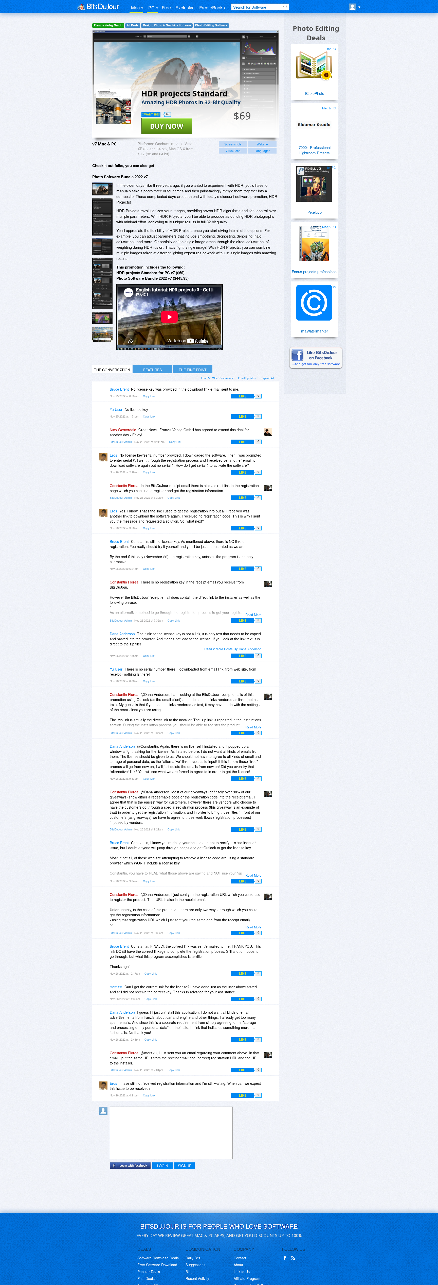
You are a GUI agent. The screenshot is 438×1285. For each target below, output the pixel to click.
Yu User (116, 409)
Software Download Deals (158, 1257)
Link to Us (242, 1271)
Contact (240, 1257)
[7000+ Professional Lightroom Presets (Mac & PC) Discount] (314, 122)
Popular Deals (148, 1271)
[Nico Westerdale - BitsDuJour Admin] (269, 433)
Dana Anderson (122, 633)
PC (151, 7)
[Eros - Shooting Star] (104, 459)
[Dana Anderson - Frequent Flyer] (104, 637)
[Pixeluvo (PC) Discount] (314, 182)
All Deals (132, 25)
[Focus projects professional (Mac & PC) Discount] (314, 241)
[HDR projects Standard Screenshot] (102, 188)
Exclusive (185, 7)
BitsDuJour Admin (121, 442)
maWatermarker (314, 330)
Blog (189, 1271)
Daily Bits (193, 1257)
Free (166, 7)
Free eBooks (212, 7)
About (238, 1264)
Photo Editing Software (211, 25)
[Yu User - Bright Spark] (104, 413)
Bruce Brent (119, 389)
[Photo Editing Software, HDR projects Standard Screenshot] (102, 318)
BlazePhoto (314, 93)
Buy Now (166, 126)
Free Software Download (157, 1264)
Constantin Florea (124, 485)
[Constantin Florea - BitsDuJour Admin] (269, 489)
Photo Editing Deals (316, 33)
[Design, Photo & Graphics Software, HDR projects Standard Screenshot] (102, 334)
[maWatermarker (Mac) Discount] (314, 300)
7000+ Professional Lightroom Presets (315, 150)
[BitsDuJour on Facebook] (286, 1258)
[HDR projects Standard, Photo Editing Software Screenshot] (102, 246)
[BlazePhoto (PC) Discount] (314, 63)
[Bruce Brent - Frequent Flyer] (104, 393)
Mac (135, 7)
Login (162, 1165)
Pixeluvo (314, 212)
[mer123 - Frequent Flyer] (104, 990)
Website (262, 144)
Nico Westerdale (123, 429)
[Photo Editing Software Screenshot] (102, 217)
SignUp (184, 1165)
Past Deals (146, 1278)
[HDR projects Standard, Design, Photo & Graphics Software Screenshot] (102, 284)
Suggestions (195, 1264)
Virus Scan (233, 150)
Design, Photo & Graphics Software (167, 25)
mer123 (116, 986)
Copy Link (149, 396)
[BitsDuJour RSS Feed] (294, 1258)
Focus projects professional (314, 271)
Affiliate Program (247, 1278)
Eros (113, 455)
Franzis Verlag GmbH (108, 25)
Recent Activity (197, 1278)
